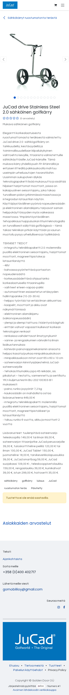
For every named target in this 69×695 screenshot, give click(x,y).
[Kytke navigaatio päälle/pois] (62, 5)
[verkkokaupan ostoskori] (55, 5)
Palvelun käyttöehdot (28, 670)
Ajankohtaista (12, 559)
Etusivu (14, 665)
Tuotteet (55, 665)
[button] (3, 59)
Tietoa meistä (34, 665)
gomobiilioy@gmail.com (23, 589)
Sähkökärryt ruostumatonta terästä (32, 17)
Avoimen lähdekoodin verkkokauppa (34, 690)
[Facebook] (64, 607)
